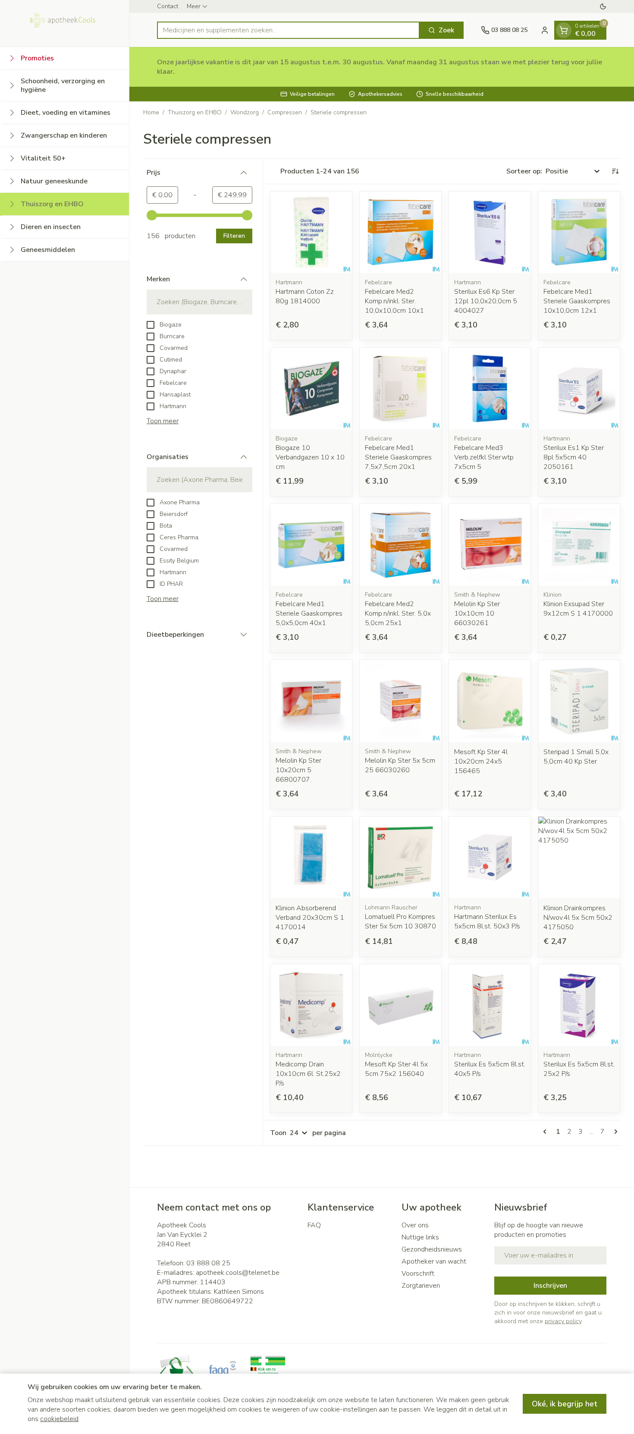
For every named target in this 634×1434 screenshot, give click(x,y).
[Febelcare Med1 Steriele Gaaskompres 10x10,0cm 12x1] (579, 232)
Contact (167, 6)
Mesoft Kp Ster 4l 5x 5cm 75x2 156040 (396, 1069)
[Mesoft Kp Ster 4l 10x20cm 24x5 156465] (489, 701)
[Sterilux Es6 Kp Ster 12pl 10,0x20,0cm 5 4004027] (489, 232)
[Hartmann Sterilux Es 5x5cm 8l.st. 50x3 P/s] (489, 857)
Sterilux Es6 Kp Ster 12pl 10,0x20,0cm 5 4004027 (485, 301)
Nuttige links (420, 1237)
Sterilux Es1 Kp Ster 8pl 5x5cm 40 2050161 (573, 457)
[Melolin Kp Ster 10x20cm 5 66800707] (311, 701)
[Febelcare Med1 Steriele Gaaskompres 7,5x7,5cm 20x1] (400, 388)
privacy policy (563, 1321)
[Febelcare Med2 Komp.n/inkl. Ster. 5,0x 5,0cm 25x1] (400, 544)
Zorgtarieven (421, 1285)
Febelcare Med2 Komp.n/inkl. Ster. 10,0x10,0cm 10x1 (394, 301)
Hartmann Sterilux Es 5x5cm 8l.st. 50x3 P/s (487, 921)
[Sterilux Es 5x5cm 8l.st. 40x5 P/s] (489, 1005)
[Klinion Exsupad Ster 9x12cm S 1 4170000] (579, 544)
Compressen (284, 112)
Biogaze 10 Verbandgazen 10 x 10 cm (310, 457)
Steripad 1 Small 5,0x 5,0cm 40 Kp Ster (576, 756)
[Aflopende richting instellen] (615, 171)
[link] (546, 1131)
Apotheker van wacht (434, 1261)
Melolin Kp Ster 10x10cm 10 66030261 (477, 613)
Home (151, 112)
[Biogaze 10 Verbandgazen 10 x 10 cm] (311, 388)
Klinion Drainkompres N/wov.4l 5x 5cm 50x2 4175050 (577, 917)
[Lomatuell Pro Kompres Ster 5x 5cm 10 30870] (400, 857)
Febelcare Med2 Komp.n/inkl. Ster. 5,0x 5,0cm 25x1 (398, 613)
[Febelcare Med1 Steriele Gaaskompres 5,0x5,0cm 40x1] (311, 544)
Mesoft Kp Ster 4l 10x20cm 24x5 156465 (481, 761)
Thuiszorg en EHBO (195, 112)
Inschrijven (550, 1285)
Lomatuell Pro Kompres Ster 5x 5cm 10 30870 (400, 921)
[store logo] (65, 23)
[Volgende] (614, 1131)
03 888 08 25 (208, 1263)
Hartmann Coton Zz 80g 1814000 (305, 296)
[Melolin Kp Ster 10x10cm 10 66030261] (489, 544)
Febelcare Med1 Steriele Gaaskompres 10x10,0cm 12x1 (576, 301)
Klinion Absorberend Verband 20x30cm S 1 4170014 (310, 917)
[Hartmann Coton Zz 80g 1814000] (311, 232)
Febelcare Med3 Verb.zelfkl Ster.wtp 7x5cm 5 (484, 457)
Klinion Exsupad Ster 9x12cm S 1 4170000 (578, 608)
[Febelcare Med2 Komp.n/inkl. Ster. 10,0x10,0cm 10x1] (400, 232)
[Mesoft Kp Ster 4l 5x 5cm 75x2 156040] (400, 1005)
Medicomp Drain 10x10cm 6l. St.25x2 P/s (308, 1074)
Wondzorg (244, 112)
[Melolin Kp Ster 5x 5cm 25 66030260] (400, 701)
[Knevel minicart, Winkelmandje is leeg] (563, 30)
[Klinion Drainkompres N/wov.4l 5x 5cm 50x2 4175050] (579, 857)
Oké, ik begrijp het (564, 1404)
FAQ (314, 1225)
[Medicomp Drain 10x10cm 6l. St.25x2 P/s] (311, 1005)
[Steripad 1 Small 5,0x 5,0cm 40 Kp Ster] (579, 701)
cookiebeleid (59, 1419)
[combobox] (288, 30)
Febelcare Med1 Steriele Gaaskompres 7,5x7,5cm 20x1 (398, 457)
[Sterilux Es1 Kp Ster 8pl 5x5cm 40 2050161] (579, 388)
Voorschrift (418, 1273)
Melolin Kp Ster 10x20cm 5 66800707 (298, 770)
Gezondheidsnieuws (432, 1249)
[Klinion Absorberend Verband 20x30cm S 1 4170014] (311, 857)
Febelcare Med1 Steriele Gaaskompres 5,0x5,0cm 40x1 (309, 613)
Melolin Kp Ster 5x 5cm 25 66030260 (400, 765)
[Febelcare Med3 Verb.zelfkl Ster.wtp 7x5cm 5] (489, 388)
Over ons (415, 1225)
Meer (194, 6)
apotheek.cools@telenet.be (237, 1272)
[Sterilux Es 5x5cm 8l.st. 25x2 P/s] (579, 1005)
